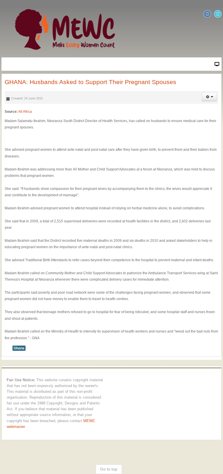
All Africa (25, 112)
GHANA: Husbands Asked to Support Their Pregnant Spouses (90, 82)
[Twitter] (218, 14)
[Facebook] (207, 14)
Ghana (19, 348)
